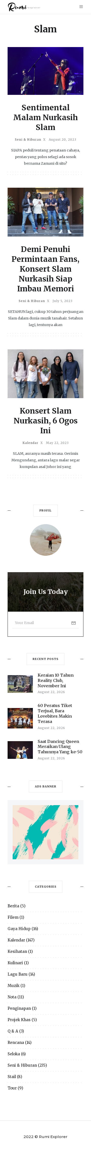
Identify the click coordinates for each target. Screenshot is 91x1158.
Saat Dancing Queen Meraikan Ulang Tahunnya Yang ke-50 (60, 747)
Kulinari (15, 962)
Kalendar (30, 443)
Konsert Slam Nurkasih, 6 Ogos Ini (46, 420)
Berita (13, 906)
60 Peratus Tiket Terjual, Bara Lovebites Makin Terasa (55, 713)
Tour (12, 1088)
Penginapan (19, 1008)
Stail (12, 1076)
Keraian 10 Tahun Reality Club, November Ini (56, 680)
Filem (13, 917)
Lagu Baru (18, 974)
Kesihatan (17, 951)
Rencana (16, 1042)
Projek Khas (19, 1019)
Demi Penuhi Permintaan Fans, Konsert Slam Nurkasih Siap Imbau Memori (45, 268)
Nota (12, 997)
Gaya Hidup (19, 928)
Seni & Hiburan (28, 139)
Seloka (14, 1054)
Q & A (13, 1031)
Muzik (13, 985)
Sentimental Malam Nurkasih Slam (45, 117)
